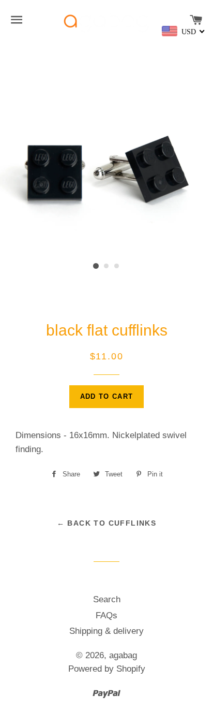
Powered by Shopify (106, 669)
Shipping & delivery (106, 631)
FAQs (106, 615)
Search (106, 599)
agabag (123, 655)
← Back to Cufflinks (107, 523)
